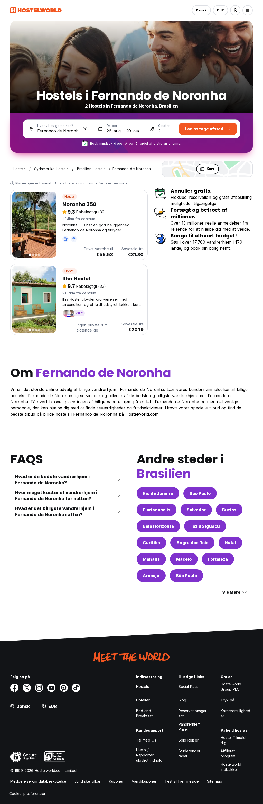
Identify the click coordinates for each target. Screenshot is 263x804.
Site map (214, 781)
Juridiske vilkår (87, 781)
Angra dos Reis (192, 542)
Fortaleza (218, 559)
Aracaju (151, 575)
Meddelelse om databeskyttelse (38, 781)
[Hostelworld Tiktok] (76, 688)
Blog (182, 700)
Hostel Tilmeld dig (233, 740)
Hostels (142, 686)
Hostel (69, 197)
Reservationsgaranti (193, 713)
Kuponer (116, 781)
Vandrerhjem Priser (189, 726)
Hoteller (143, 700)
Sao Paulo (200, 493)
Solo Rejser (189, 740)
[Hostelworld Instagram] (39, 688)
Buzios (229, 509)
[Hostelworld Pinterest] (64, 688)
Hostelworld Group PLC (231, 686)
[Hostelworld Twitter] (27, 688)
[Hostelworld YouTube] (51, 688)
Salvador (196, 509)
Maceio (184, 559)
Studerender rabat (189, 753)
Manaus (151, 559)
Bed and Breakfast (144, 713)
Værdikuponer (144, 781)
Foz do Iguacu (205, 526)
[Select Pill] (235, 10)
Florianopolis (156, 509)
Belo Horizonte (158, 526)
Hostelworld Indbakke (231, 767)
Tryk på (227, 700)
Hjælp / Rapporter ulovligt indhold (149, 755)
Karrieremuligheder (235, 713)
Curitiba (151, 542)
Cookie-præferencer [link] (27, 793)
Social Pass (188, 686)
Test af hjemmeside (182, 781)
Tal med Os (146, 740)
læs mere (120, 183)
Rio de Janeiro (158, 493)
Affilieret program (228, 753)
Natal (230, 542)
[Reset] (85, 129)
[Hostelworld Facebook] (14, 688)
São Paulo (186, 575)
